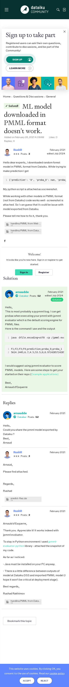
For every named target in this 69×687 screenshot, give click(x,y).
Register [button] (44, 272)
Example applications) (44, 374)
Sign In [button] (24, 272)
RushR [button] (17, 150)
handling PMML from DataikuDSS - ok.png (26, 601)
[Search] (58, 9)
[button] (64, 31)
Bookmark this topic (19, 621)
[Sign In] (64, 9)
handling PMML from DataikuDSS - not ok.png (26, 230)
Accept (27, 680)
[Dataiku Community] (35, 9)
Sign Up (17, 59)
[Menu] (6, 9)
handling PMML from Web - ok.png (26, 223)
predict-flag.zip (19, 498)
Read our (51, 673)
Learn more (17, 68)
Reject (44, 680)
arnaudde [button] (22, 292)
